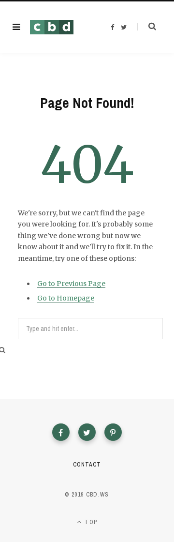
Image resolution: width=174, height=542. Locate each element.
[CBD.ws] (51, 27)
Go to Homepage (65, 298)
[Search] (146, 26)
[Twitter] (87, 432)
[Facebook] (61, 432)
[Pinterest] (113, 432)
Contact (87, 464)
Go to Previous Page (71, 283)
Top (90, 522)
